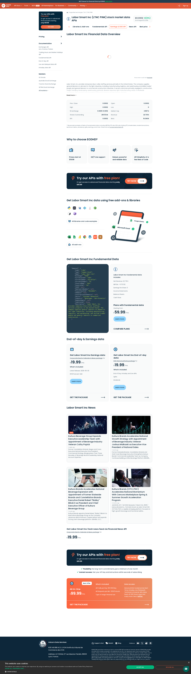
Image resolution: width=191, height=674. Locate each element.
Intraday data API (45, 68)
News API (132, 27)
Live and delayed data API (48, 64)
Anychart (149, 77)
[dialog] (95, 667)
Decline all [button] (170, 667)
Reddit (111, 643)
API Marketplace (47, 6)
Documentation (45, 43)
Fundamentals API (45, 58)
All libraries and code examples (84, 221)
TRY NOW (51, 27)
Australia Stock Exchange (47, 81)
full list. (140, 596)
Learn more (108, 1)
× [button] (189, 662)
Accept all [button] (140, 667)
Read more (89, 666)
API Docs (17, 6)
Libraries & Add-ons (81, 27)
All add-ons (76, 244)
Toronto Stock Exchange (47, 84)
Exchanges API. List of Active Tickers (46, 48)
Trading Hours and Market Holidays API (51, 53)
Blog (119, 643)
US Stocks (42, 77)
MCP (35, 6)
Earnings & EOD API (118, 27)
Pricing (41, 36)
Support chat (99, 643)
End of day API (44, 61)
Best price (144, 27)
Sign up (185, 6)
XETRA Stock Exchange (46, 87)
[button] (49, 668)
